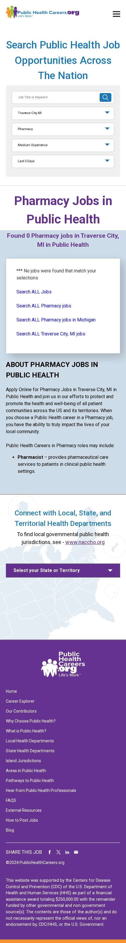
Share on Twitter (58, 852)
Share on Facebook (49, 852)
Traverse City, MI (30, 113)
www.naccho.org (85, 542)
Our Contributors (21, 711)
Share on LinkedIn (67, 852)
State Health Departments (30, 750)
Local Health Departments (30, 741)
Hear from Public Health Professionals (41, 790)
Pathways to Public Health (30, 780)
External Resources (24, 810)
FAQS (11, 800)
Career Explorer (20, 701)
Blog (10, 830)
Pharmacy (25, 129)
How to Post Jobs (22, 820)
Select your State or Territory (46, 570)
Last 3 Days (26, 161)
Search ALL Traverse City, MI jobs (50, 334)
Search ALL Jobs (34, 292)
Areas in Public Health (26, 770)
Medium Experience (32, 145)
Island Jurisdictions (23, 760)
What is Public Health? (26, 731)
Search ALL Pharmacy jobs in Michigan (56, 320)
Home (11, 691)
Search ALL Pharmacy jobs (43, 306)
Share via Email (76, 852)
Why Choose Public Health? (31, 721)
